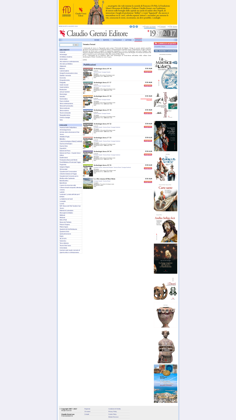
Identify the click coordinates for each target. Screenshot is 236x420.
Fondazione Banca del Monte (68, 160)
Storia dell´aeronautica (66, 106)
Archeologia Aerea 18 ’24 (102, 151)
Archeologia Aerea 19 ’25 (102, 165)
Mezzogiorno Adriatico (66, 213)
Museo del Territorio (65, 222)
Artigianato (63, 66)
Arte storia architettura (66, 64)
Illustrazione (63, 89)
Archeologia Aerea (65, 130)
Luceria (62, 204)
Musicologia (63, 94)
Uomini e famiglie (65, 117)
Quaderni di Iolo (64, 231)
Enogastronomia (65, 80)
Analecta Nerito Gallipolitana (68, 127)
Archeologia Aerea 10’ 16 (102, 69)
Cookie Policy (112, 414)
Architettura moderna (66, 57)
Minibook (62, 217)
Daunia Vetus (64, 146)
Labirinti (62, 192)
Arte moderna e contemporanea (69, 61)
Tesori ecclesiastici (65, 113)
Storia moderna (64, 110)
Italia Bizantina (64, 181)
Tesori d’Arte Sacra (65, 245)
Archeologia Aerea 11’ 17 (102, 82)
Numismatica (63, 99)
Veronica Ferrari (97, 72)
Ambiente (62, 52)
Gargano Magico (65, 167)
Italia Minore (63, 183)
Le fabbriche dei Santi (66, 199)
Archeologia (63, 54)
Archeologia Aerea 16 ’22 (102, 124)
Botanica (62, 68)
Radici (61, 236)
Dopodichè (63, 148)
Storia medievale (65, 108)
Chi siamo (87, 411)
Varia (61, 120)
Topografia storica (65, 115)
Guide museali (64, 85)
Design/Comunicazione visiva (69, 73)
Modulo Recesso (113, 417)
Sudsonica (63, 241)
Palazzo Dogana (65, 224)
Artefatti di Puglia (65, 137)
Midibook (62, 215)
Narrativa (62, 96)
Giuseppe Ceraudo (106, 72)
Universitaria (63, 248)
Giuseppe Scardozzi (115, 127)
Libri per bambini (65, 92)
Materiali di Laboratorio (66, 210)
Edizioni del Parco (65, 151)
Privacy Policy (112, 411)
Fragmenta (63, 164)
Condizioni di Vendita (114, 409)
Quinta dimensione (65, 234)
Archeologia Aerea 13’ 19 (102, 110)
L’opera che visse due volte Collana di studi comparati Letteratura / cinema (71, 188)
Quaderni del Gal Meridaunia (68, 229)
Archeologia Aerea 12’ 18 (102, 96)
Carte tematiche (64, 71)
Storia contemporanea (66, 103)
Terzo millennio (64, 243)
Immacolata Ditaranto (108, 167)
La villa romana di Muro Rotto (104, 179)
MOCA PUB (63, 220)
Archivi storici (63, 59)
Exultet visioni (64, 157)
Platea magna (64, 227)
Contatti (86, 414)
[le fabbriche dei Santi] (118, 24)
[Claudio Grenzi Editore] (94, 37)
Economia (63, 78)
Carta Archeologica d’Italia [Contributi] (71, 141)
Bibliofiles (62, 139)
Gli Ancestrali (63, 169)
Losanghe (63, 201)
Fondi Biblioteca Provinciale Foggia (70, 162)
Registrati (87, 409)
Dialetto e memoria (65, 75)
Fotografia (63, 82)
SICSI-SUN (63, 238)
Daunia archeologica (66, 144)
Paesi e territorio (64, 101)
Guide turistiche (64, 87)
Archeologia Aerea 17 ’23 (102, 138)
